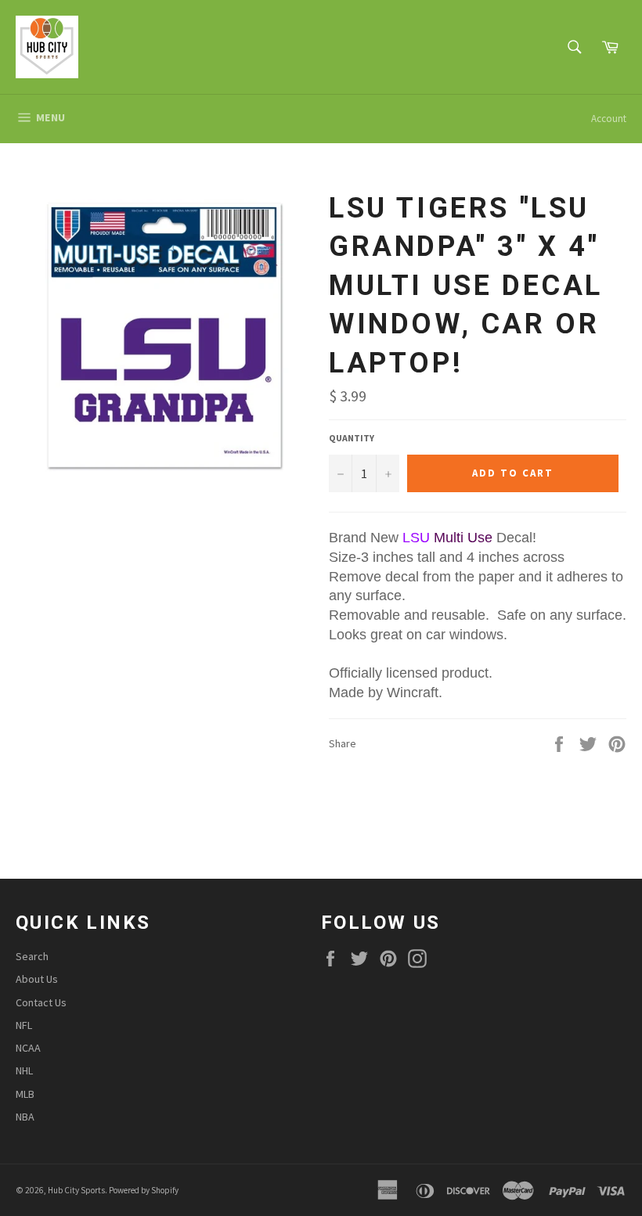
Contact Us (41, 1002)
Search (32, 956)
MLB (25, 1094)
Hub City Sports (76, 1190)
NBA (25, 1117)
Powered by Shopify (144, 1190)
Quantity (351, 438)
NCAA (28, 1048)
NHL (24, 1070)
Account (608, 118)
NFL (24, 1025)
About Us (37, 979)
